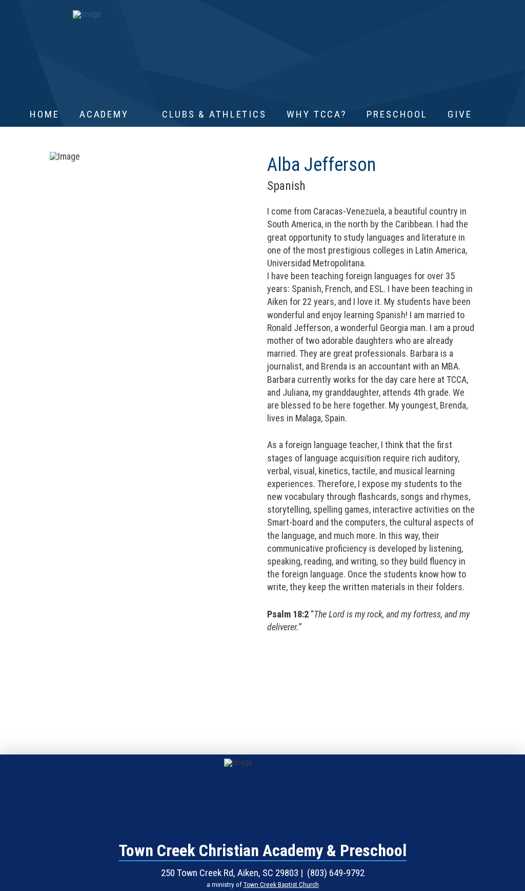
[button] (493, 114)
